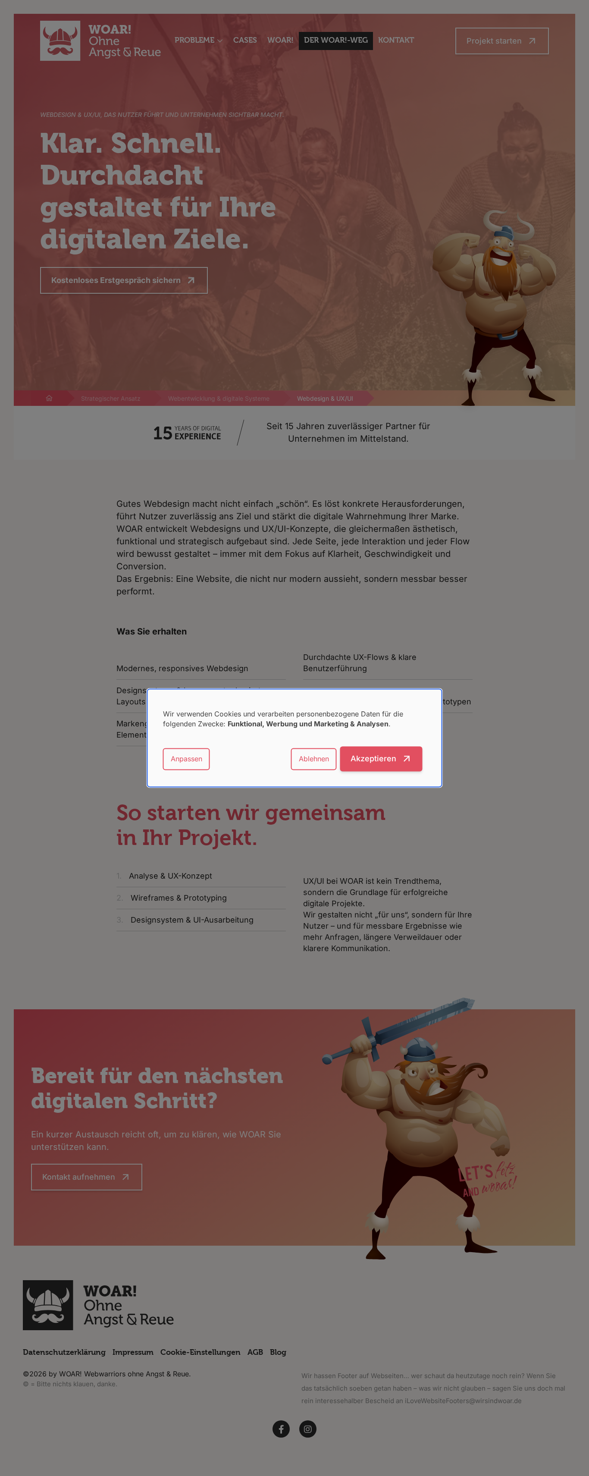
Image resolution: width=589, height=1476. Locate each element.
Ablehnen (314, 758)
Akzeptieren (373, 758)
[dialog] (294, 738)
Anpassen (186, 758)
